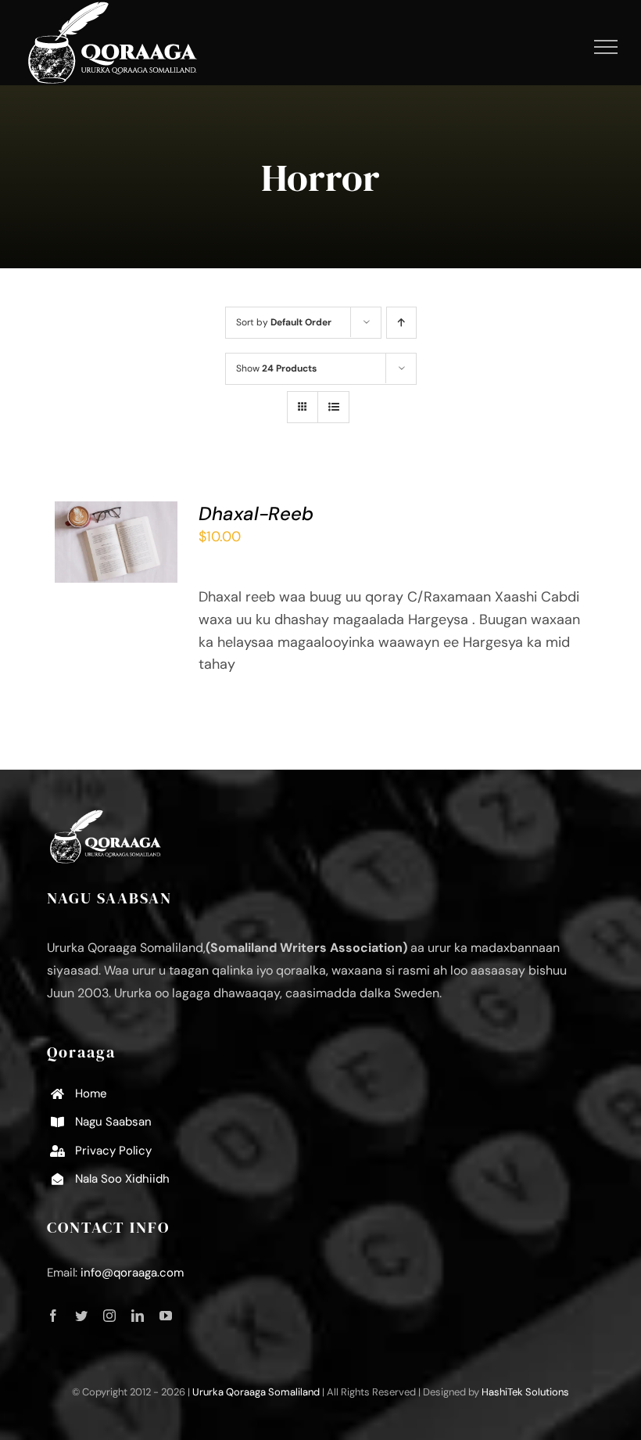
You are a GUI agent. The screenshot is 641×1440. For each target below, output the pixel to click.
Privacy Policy (113, 1150)
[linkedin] (137, 1315)
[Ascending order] (401, 323)
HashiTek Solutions (525, 1392)
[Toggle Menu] (606, 47)
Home (91, 1093)
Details (89, 563)
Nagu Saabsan (113, 1121)
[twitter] (81, 1315)
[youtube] (165, 1315)
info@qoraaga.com (132, 1272)
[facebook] (53, 1315)
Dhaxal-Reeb (256, 513)
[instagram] (109, 1315)
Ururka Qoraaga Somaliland (256, 1392)
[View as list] (333, 407)
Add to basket (112, 529)
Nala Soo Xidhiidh (122, 1179)
